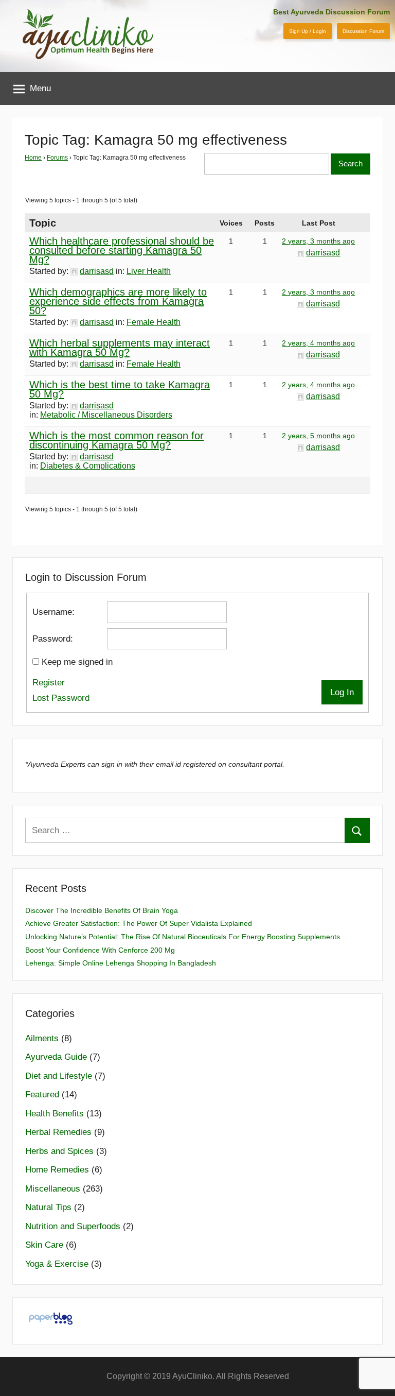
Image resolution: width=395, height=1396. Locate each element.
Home (33, 157)
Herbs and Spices (59, 1151)
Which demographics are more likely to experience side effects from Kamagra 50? (118, 301)
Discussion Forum (363, 31)
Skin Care (44, 1245)
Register (48, 682)
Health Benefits (54, 1113)
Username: (53, 612)
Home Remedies (57, 1170)
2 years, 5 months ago (318, 436)
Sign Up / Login (307, 31)
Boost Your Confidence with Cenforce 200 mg (100, 950)
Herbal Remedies (58, 1132)
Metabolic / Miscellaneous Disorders (106, 414)
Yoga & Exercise (56, 1264)
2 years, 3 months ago (318, 241)
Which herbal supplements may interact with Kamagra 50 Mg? (119, 347)
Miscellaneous (52, 1189)
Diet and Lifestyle (58, 1076)
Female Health (154, 322)
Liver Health (149, 271)
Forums (57, 157)
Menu (40, 88)
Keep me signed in (77, 662)
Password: (52, 639)
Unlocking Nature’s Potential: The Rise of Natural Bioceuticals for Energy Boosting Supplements (182, 937)
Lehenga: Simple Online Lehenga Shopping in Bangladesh (120, 963)
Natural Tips (48, 1207)
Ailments (42, 1038)
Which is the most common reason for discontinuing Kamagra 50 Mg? (116, 440)
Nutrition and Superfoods (72, 1226)
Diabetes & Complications (87, 465)
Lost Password (60, 698)
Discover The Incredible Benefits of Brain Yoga (101, 910)
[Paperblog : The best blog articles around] (50, 1324)
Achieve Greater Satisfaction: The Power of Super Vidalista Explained (138, 923)
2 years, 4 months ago (318, 343)
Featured (42, 1094)
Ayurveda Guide (56, 1057)
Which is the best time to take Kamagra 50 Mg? (119, 389)
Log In (342, 692)
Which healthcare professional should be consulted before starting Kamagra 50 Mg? (121, 250)
